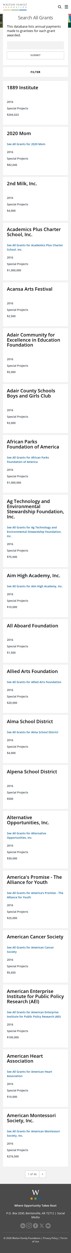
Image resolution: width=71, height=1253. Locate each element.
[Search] (60, 7)
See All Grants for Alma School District (32, 732)
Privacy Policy (50, 1238)
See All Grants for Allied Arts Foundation (34, 682)
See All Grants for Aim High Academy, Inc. (35, 586)
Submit (35, 55)
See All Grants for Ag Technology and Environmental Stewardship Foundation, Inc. (34, 531)
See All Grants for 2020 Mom (26, 144)
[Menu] (66, 7)
